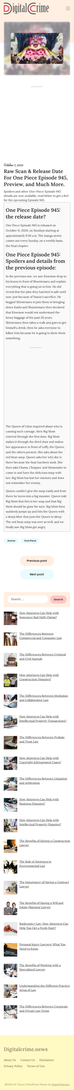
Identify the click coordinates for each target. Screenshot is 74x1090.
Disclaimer (46, 1060)
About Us (10, 1060)
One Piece (30, 540)
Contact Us (27, 1060)
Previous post (37, 561)
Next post (37, 574)
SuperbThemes (60, 1084)
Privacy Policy (13, 1066)
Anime (11, 540)
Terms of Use (36, 1066)
